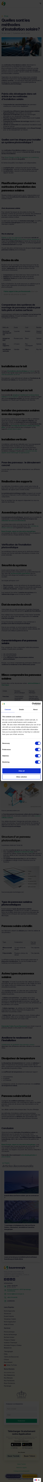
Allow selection (21, 777)
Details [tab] (21, 709)
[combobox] (37, 1480)
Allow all (21, 771)
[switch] (38, 749)
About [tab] (35, 709)
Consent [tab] (8, 709)
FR (39, 1480)
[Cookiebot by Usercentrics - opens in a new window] (32, 704)
